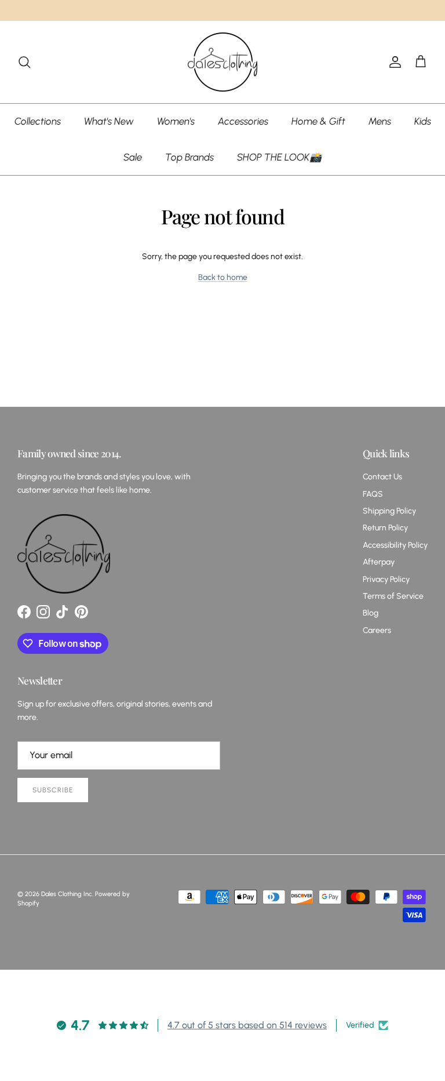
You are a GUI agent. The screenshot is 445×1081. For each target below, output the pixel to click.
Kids (422, 121)
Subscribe (52, 790)
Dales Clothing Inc (66, 894)
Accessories (243, 121)
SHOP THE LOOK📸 (279, 157)
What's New (109, 121)
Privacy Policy (386, 579)
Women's (176, 121)
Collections (37, 121)
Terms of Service (393, 596)
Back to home (222, 277)
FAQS (373, 494)
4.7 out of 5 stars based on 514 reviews (247, 1025)
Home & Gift (318, 121)
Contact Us (382, 477)
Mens (380, 121)
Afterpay (379, 562)
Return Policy (385, 528)
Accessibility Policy (395, 545)
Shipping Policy (389, 511)
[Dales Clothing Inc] (222, 62)
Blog (370, 613)
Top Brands (189, 157)
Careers (377, 630)
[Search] (24, 62)
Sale (132, 157)
